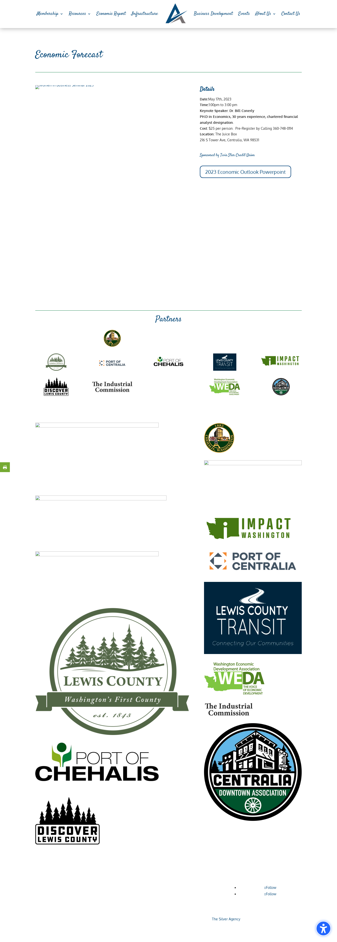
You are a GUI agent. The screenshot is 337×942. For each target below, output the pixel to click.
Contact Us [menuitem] (290, 13)
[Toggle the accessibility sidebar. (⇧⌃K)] (323, 928)
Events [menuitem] (244, 13)
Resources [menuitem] (77, 13)
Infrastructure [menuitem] (144, 13)
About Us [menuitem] (263, 13)
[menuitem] (175, 13)
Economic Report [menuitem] (111, 13)
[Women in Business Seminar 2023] (64, 85)
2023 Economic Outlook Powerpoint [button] (245, 172)
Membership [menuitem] (47, 13)
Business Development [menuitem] (213, 13)
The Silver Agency (225, 919)
